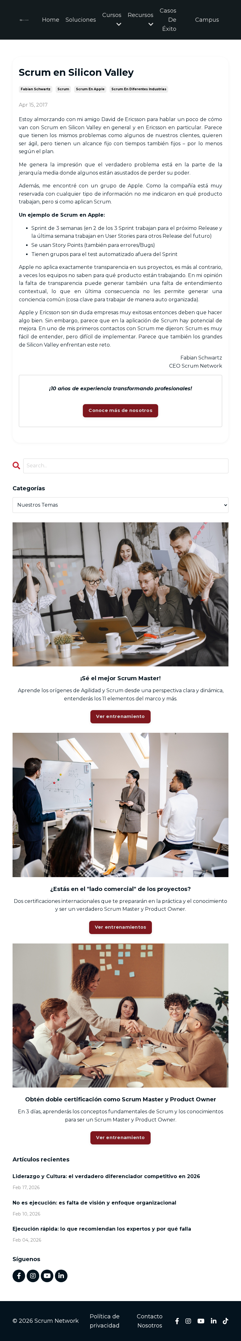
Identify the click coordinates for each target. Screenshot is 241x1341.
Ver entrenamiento (120, 716)
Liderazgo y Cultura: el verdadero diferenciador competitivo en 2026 (106, 1176)
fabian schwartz (36, 89)
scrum (63, 89)
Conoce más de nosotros (120, 410)
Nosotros (149, 1325)
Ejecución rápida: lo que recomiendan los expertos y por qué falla (102, 1229)
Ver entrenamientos (121, 927)
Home (50, 19)
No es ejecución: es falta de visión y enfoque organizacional (94, 1203)
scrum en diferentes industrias (138, 89)
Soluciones (81, 19)
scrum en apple (90, 89)
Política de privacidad (105, 1321)
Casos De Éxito (168, 19)
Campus (207, 19)
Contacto (150, 1316)
